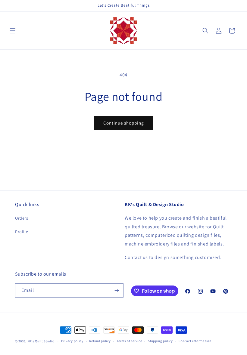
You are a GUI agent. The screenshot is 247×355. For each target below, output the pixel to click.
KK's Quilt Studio (41, 341)
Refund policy (100, 341)
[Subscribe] (116, 290)
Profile (21, 231)
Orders (21, 218)
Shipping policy (160, 341)
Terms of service (129, 341)
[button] (12, 30)
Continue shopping (123, 123)
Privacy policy (72, 341)
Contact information (195, 341)
